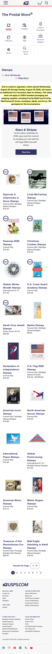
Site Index (5, 596)
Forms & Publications (32, 600)
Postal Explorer (7, 626)
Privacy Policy (29, 619)
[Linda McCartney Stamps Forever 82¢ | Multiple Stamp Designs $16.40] (38, 179)
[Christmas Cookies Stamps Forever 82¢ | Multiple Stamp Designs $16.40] (38, 226)
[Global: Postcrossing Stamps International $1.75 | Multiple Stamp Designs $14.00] (38, 438)
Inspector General (7, 624)
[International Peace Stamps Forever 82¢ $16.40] (14, 438)
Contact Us (5, 593)
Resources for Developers (10, 631)
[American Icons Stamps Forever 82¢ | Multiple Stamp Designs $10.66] (14, 395)
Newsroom (28, 596)
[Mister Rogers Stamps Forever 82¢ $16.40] (38, 485)
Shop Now (5, 107)
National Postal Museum (10, 629)
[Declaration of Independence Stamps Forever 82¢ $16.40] (14, 351)
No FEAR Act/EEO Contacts (33, 626)
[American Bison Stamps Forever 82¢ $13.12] (14, 485)
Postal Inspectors (7, 621)
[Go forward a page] (41, 572)
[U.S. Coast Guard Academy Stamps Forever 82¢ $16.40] (38, 269)
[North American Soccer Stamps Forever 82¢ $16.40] (38, 395)
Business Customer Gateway (11, 619)
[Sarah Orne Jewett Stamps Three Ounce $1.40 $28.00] (14, 310)
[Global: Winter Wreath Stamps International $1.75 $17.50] (14, 269)
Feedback (5, 600)
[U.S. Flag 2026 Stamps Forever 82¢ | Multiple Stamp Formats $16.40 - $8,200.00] (38, 351)
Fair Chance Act (30, 629)
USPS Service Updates (32, 598)
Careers (4, 607)
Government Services (31, 603)
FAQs (4, 598)
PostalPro (5, 633)
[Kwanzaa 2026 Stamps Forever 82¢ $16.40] (14, 226)
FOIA (26, 624)
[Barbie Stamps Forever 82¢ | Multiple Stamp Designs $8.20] (38, 310)
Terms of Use (29, 621)
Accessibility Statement (32, 631)
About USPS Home (31, 593)
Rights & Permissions (32, 605)
